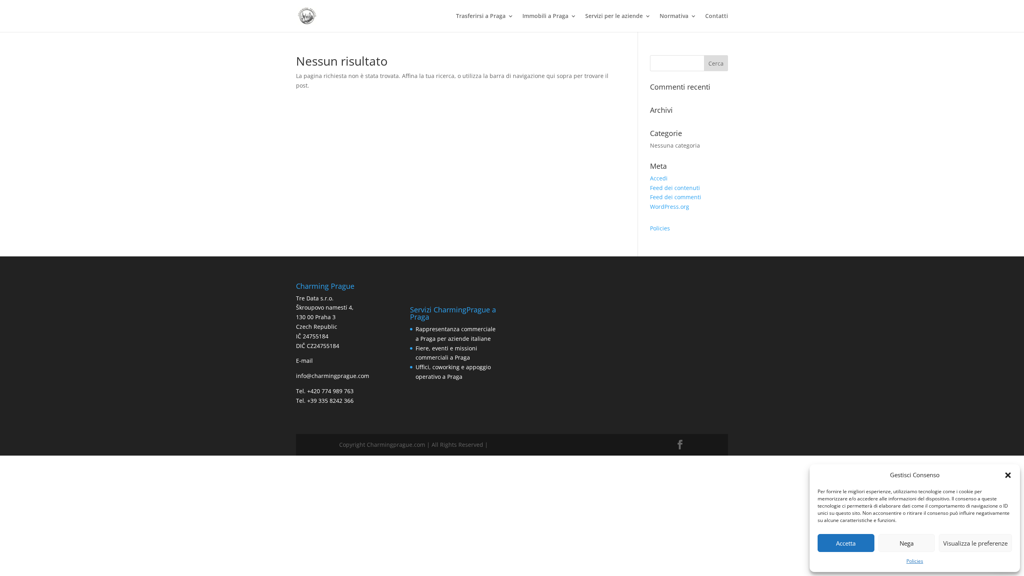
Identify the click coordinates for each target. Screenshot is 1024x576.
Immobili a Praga (545, 16)
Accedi (659, 178)
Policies (914, 561)
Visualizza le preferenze (975, 543)
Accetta (846, 543)
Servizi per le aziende (614, 16)
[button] (1008, 475)
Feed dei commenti (675, 197)
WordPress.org (669, 206)
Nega (907, 543)
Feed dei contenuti (675, 188)
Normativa (674, 16)
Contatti (716, 16)
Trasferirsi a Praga (481, 16)
